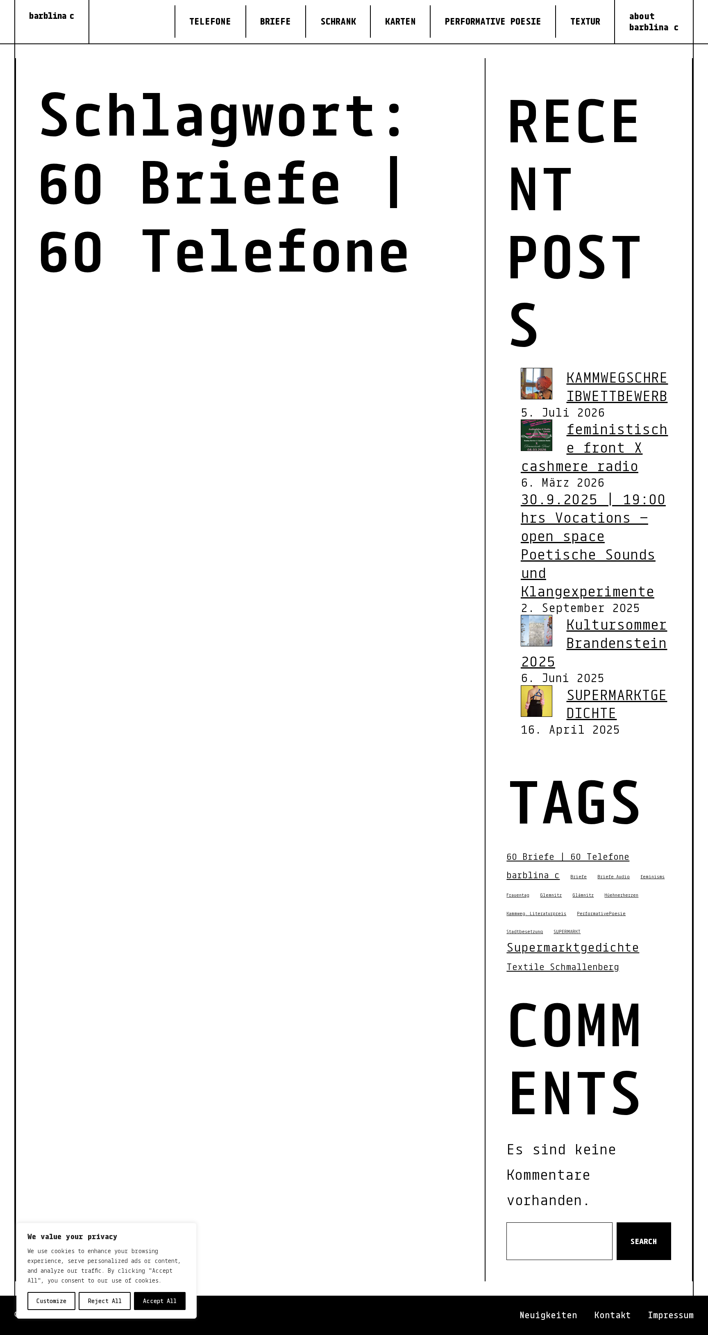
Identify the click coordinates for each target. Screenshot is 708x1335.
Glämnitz (583, 895)
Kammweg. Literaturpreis (536, 913)
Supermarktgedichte (572, 946)
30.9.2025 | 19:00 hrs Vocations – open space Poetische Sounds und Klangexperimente (593, 545)
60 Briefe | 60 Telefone (567, 856)
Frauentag (517, 895)
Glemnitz (551, 895)
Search (644, 1241)
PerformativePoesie (601, 913)
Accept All (160, 1300)
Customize (51, 1300)
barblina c (52, 16)
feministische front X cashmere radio (594, 446)
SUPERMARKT (567, 931)
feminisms (652, 876)
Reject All (105, 1300)
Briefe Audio (613, 876)
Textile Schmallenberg (562, 966)
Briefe (578, 876)
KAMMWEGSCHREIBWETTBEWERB (617, 386)
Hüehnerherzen (621, 895)
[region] (106, 1271)
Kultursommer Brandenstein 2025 (594, 642)
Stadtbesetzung (524, 931)
